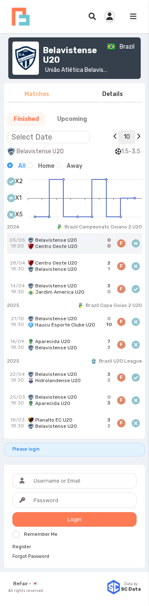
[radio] (16, 165)
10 (127, 136)
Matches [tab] (36, 94)
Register (21, 547)
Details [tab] (112, 94)
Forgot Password (30, 556)
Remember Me (41, 534)
